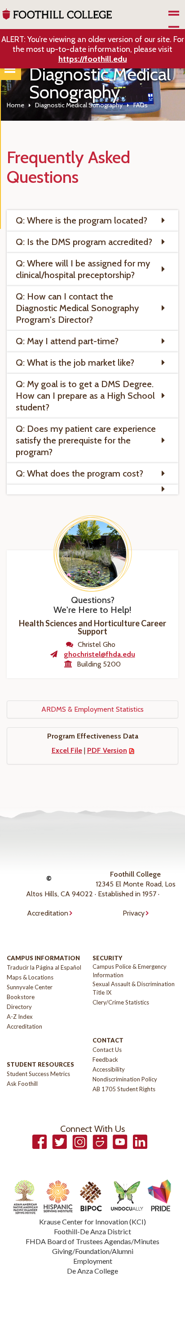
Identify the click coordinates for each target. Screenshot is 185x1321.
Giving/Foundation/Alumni (92, 1251)
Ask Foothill (22, 1083)
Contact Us (107, 1049)
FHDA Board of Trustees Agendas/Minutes (92, 1241)
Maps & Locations (30, 977)
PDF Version (107, 750)
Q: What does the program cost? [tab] (79, 473)
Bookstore (21, 996)
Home (15, 105)
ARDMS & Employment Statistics (92, 709)
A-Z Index (20, 1016)
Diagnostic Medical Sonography (79, 105)
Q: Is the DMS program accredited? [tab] (84, 241)
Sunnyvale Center (30, 987)
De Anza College (92, 1270)
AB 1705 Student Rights (123, 1089)
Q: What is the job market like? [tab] (75, 362)
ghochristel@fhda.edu (99, 654)
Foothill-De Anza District (92, 1231)
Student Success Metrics (38, 1073)
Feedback (105, 1059)
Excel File (67, 750)
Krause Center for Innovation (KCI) (92, 1221)
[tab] (92, 489)
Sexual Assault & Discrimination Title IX (133, 988)
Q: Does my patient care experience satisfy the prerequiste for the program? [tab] (86, 440)
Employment (92, 1261)
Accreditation (47, 913)
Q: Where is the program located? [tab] (81, 220)
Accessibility (108, 1069)
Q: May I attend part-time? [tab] (67, 341)
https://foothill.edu (92, 59)
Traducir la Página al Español (44, 967)
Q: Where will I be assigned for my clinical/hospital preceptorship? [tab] (83, 269)
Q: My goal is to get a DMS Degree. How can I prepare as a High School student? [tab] (85, 396)
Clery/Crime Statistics (120, 1002)
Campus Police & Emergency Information (129, 971)
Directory (19, 1006)
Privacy (134, 913)
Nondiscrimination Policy (124, 1079)
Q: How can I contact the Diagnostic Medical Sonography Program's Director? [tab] (77, 308)
